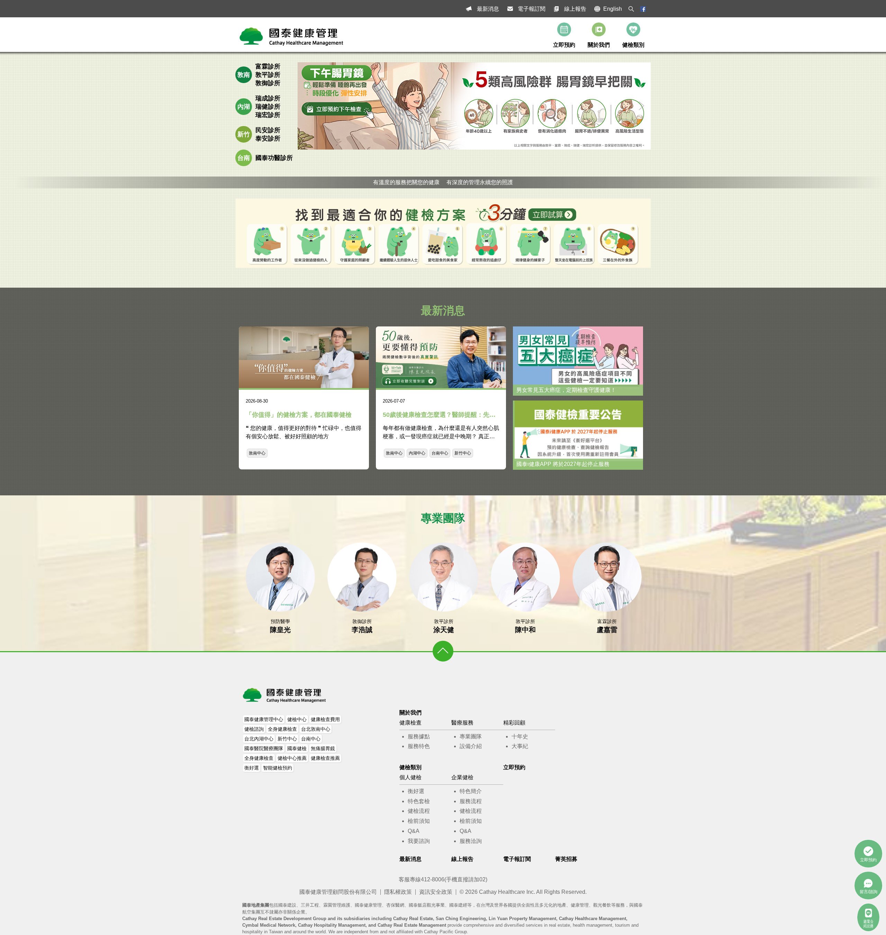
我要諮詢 (419, 841)
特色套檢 (419, 801)
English (612, 9)
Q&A (413, 831)
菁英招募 (566, 859)
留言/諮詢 (868, 891)
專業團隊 (471, 736)
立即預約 (564, 45)
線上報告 (575, 9)
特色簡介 (471, 791)
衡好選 (416, 791)
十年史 (520, 736)
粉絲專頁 (643, 9)
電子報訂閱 (531, 9)
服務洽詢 (471, 841)
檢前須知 (419, 821)
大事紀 (520, 746)
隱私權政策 (398, 892)
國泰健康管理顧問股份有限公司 (338, 892)
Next (641, 105)
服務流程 (471, 801)
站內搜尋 (631, 9)
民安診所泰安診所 (267, 134)
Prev (306, 105)
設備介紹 (471, 746)
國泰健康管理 (284, 695)
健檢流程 (419, 811)
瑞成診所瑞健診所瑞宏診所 (267, 106)
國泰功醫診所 (274, 157)
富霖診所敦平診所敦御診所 (267, 75)
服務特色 (419, 746)
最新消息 (488, 9)
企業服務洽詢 (868, 923)
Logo (292, 36)
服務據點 (419, 736)
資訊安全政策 (435, 892)
